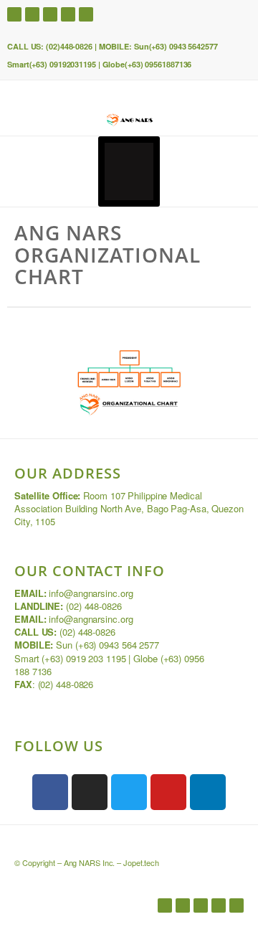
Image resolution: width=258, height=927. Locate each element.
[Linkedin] (68, 14)
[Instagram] (86, 14)
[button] (128, 171)
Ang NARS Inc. (89, 862)
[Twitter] (32, 14)
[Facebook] (14, 14)
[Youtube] (50, 14)
